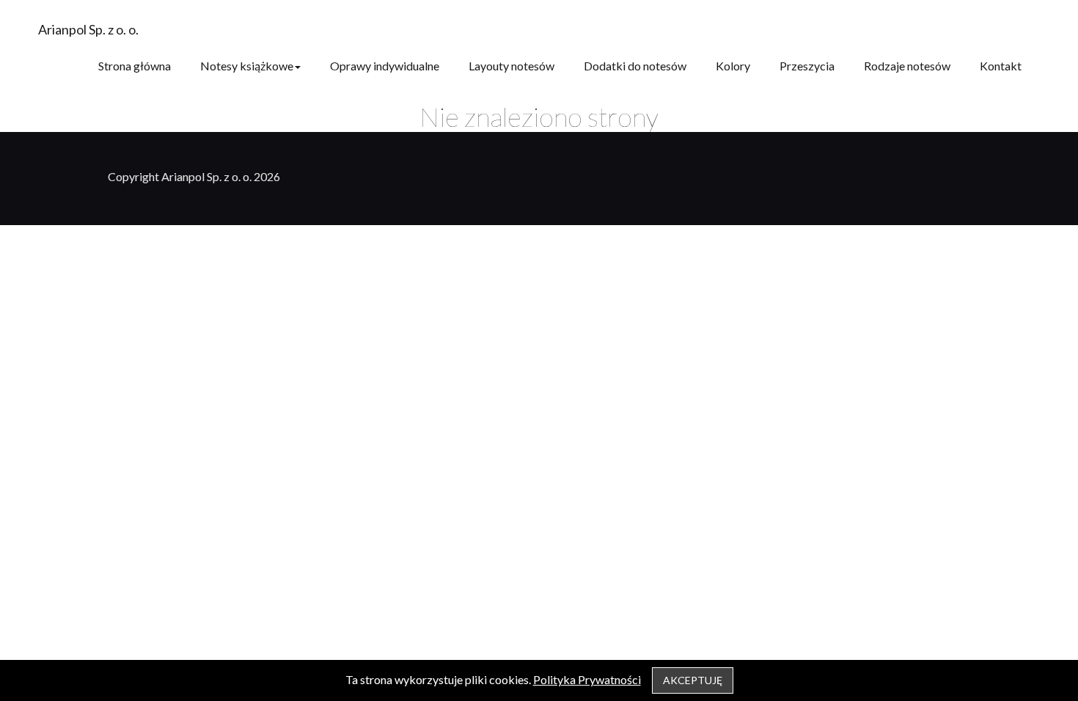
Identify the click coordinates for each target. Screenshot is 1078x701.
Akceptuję (692, 680)
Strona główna (134, 66)
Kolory (733, 66)
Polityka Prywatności (587, 679)
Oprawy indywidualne (384, 66)
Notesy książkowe (246, 66)
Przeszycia (807, 66)
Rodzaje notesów (907, 66)
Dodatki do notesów (635, 66)
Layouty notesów (511, 66)
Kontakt (1001, 66)
